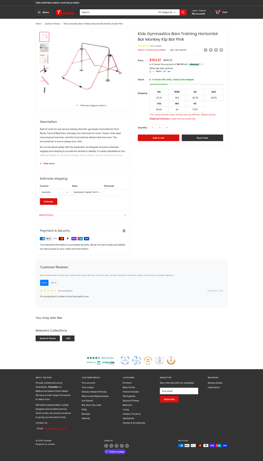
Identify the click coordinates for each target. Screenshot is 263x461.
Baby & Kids (129, 387)
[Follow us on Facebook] (106, 446)
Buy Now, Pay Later (91, 405)
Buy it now (202, 137)
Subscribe (169, 399)
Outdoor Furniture (132, 414)
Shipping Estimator (159, 118)
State (74, 186)
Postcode (109, 186)
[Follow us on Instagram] (116, 446)
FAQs (84, 409)
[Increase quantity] (167, 128)
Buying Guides (215, 382)
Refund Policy (46, 215)
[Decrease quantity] (152, 128)
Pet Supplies (129, 396)
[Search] (183, 12)
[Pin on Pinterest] (211, 50)
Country (44, 186)
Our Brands (87, 400)
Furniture (127, 382)
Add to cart (158, 137)
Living (126, 409)
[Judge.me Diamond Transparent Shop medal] (136, 360)
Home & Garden (131, 391)
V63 (68, 338)
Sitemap (86, 418)
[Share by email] (221, 50)
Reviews (86, 414)
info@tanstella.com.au (55, 428)
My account (198, 13)
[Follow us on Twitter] (111, 446)
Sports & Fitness (52, 23)
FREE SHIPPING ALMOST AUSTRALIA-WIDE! (57, 3)
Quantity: (143, 127)
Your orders (88, 387)
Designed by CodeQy (45, 444)
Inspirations (214, 387)
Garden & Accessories (134, 422)
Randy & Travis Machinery (152, 50)
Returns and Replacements (95, 396)
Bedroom (127, 405)
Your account (88, 382)
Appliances (128, 418)
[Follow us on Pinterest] (122, 446)
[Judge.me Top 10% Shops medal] (171, 360)
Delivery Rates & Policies (94, 391)
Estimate (48, 201)
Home (38, 23)
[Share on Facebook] (206, 50)
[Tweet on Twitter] (216, 50)
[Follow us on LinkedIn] (127, 446)
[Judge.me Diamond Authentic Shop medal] (125, 360)
